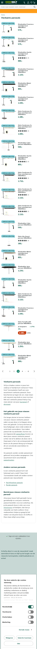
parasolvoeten (9, 460)
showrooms (8, 508)
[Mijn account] (28, 2)
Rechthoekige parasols (14, 483)
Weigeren (9, 638)
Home (3, 15)
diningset (7, 404)
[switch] (31, 612)
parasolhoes (20, 434)
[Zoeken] (34, 7)
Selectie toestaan (24, 638)
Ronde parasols (11, 485)
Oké (18, 644)
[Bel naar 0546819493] (24, 2)
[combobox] (16, 7)
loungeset (23, 402)
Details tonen (24, 630)
